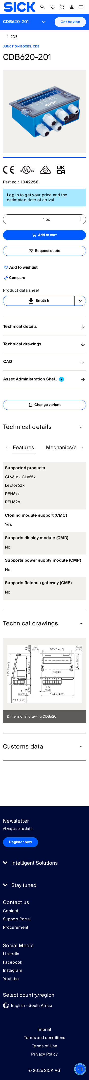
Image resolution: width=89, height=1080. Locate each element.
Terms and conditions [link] (44, 1037)
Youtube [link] (11, 979)
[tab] (23, 448)
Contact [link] (10, 911)
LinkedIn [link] (11, 954)
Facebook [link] (12, 962)
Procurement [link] (15, 928)
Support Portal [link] (17, 919)
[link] (19, 7)
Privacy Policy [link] (44, 1054)
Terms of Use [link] (44, 1046)
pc (47, 219)
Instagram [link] (12, 971)
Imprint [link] (44, 1029)
